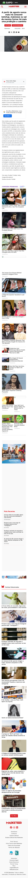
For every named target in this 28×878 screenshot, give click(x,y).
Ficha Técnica (14, 841)
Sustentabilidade (17, 25)
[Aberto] (25, 6)
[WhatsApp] (16, 32)
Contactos (14, 833)
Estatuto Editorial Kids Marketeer (14, 837)
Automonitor (14, 858)
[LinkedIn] (14, 32)
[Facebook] (9, 32)
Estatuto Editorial (14, 835)
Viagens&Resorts (14, 867)
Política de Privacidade (14, 845)
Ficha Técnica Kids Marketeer (14, 843)
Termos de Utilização (14, 847)
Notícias (7, 25)
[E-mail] (19, 32)
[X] (11, 32)
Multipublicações (14, 869)
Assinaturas (14, 831)
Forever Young (14, 864)
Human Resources (14, 862)
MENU (16, 2)
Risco (14, 865)
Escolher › (7, 115)
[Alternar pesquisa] (2, 7)
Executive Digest (14, 860)
